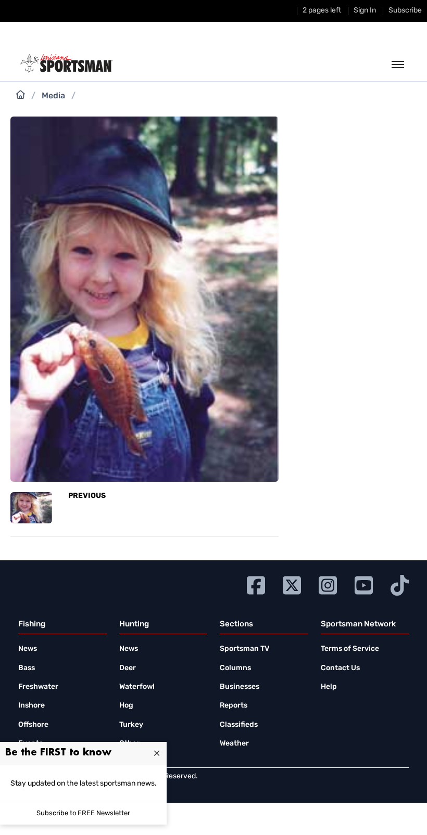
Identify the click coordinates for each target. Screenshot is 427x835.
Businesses (239, 687)
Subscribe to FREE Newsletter (83, 813)
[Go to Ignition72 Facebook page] (256, 584)
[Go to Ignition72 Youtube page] (364, 584)
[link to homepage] (66, 63)
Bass (26, 668)
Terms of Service (350, 649)
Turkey (131, 725)
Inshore (31, 706)
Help (329, 687)
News (27, 649)
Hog (126, 706)
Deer (127, 668)
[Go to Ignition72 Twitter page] (292, 584)
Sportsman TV (244, 649)
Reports (233, 706)
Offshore (33, 725)
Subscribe (405, 11)
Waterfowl (137, 687)
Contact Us (340, 668)
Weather (234, 744)
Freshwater (38, 687)
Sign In (365, 11)
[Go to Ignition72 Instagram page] (328, 584)
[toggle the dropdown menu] (397, 65)
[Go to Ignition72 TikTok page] (400, 584)
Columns (235, 668)
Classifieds (239, 725)
